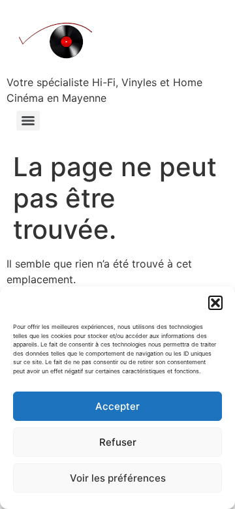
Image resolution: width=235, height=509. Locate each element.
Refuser (117, 442)
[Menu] (28, 121)
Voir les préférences (118, 478)
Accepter (117, 406)
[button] (215, 302)
